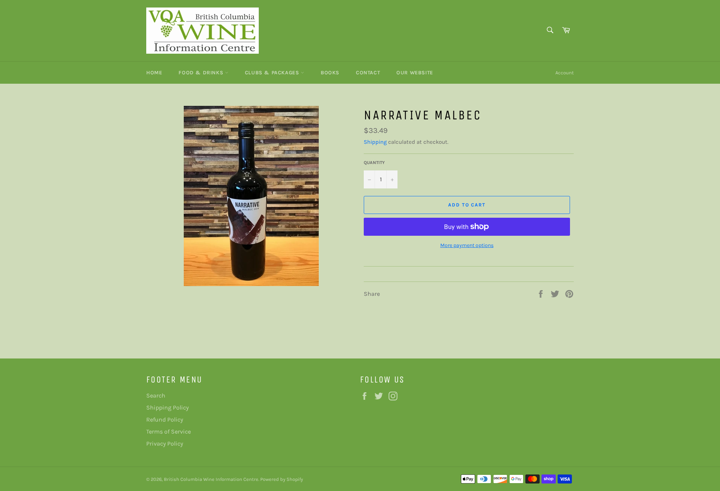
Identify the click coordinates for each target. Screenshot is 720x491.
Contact (368, 72)
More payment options (467, 245)
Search (155, 395)
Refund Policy (164, 419)
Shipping (375, 142)
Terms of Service (168, 431)
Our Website (414, 72)
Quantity (374, 162)
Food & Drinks (201, 72)
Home (154, 72)
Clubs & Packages (273, 72)
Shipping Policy (167, 407)
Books (330, 72)
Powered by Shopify (281, 479)
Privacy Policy (164, 443)
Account (564, 72)
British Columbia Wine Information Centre (211, 479)
